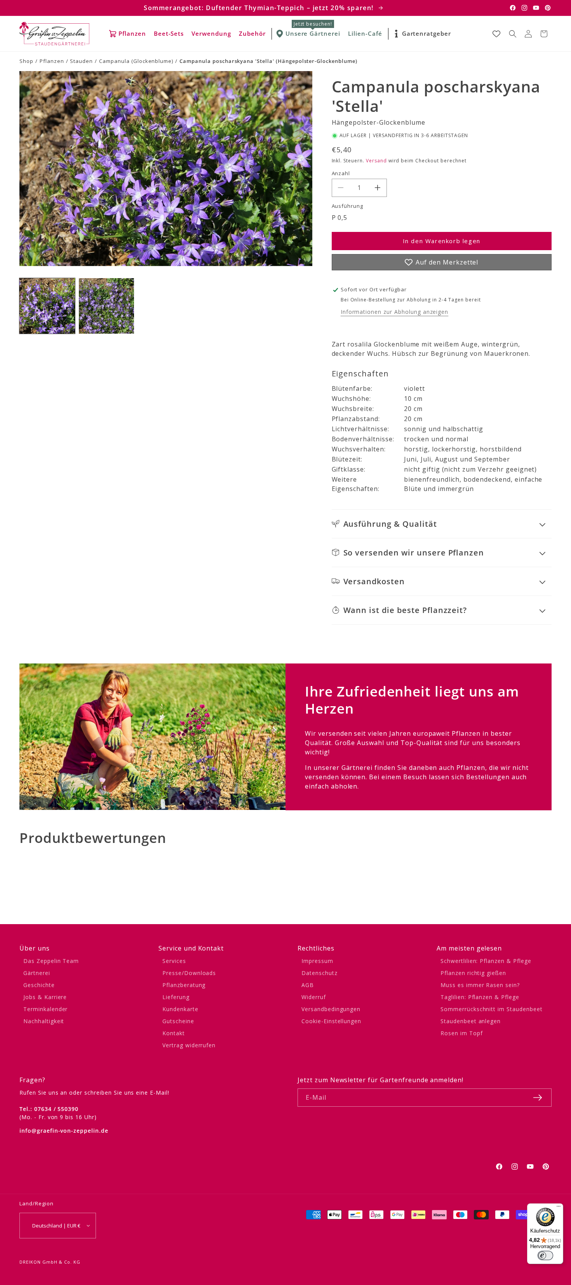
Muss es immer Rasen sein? (480, 985)
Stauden (81, 60)
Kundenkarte (180, 1009)
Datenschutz (319, 973)
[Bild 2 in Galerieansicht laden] (106, 306)
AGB (307, 985)
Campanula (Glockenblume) (136, 60)
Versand (376, 160)
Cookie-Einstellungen (331, 1021)
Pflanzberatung (183, 985)
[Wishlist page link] (496, 34)
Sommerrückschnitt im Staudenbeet (491, 1009)
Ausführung (348, 206)
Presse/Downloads (189, 973)
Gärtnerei (36, 973)
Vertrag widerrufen (189, 1045)
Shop (26, 60)
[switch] (545, 1255)
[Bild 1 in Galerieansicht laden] (47, 306)
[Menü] (558, 1208)
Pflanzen (52, 60)
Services (174, 961)
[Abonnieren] (537, 1097)
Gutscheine (178, 1021)
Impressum (317, 961)
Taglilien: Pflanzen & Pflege (479, 997)
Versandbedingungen (330, 1009)
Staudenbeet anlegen (470, 1021)
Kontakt (173, 1033)
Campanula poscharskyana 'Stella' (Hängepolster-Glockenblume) (268, 60)
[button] (513, 34)
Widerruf (313, 997)
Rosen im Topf (461, 1033)
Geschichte (39, 985)
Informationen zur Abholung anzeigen (395, 311)
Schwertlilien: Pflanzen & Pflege (485, 961)
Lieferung (176, 997)
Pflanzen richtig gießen (473, 973)
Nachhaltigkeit (43, 1021)
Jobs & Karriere (45, 997)
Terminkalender (45, 1009)
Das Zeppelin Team (51, 961)
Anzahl (341, 173)
